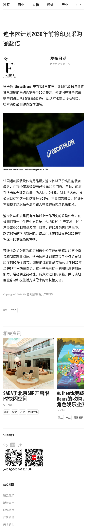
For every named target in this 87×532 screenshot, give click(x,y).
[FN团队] (9, 67)
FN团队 (27, 294)
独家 (6, 4)
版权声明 (9, 502)
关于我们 (9, 524)
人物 (35, 4)
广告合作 (9, 517)
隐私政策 (9, 509)
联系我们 (9, 495)
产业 (65, 4)
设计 (50, 4)
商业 (21, 4)
